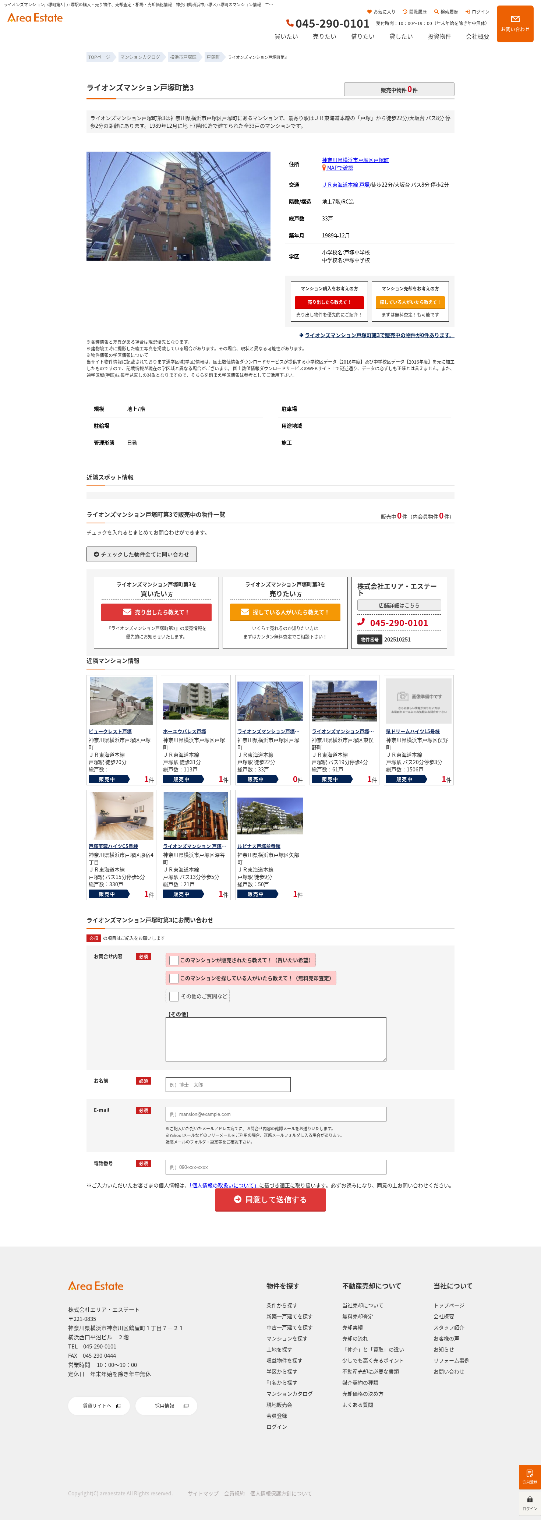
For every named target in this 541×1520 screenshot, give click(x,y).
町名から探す (281, 1382)
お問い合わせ (515, 28)
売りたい (324, 36)
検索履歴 (449, 11)
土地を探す (279, 1349)
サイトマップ (203, 1493)
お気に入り (385, 11)
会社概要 (477, 36)
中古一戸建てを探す (289, 1327)
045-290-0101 (399, 622)
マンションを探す (287, 1338)
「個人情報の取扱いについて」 (224, 1185)
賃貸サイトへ (97, 1405)
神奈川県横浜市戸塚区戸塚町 (355, 159)
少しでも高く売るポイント (373, 1360)
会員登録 (530, 1481)
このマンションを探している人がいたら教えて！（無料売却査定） (257, 978)
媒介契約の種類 (360, 1382)
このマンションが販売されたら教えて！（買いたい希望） (247, 960)
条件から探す (281, 1305)
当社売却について (362, 1305)
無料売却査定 (357, 1316)
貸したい (401, 36)
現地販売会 (279, 1404)
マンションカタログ (289, 1393)
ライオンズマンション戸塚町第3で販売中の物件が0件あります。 (380, 335)
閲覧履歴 (418, 11)
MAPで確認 (339, 167)
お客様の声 (446, 1338)
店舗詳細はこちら (399, 605)
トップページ (449, 1305)
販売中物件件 (399, 88)
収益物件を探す (284, 1360)
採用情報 (164, 1405)
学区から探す (281, 1371)
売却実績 (352, 1327)
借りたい (363, 36)
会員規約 (234, 1493)
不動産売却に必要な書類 (370, 1371)
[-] (178, 258)
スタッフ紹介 (449, 1327)
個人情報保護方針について (281, 1493)
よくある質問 (357, 1404)
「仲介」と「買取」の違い (373, 1349)
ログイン (480, 11)
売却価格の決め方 (362, 1393)
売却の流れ (355, 1338)
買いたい (286, 36)
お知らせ (444, 1349)
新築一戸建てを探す (289, 1316)
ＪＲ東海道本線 (345, 184)
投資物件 (439, 36)
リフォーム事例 (452, 1360)
